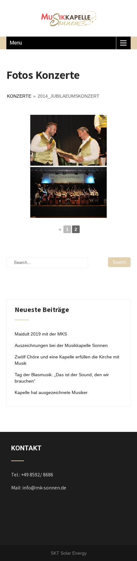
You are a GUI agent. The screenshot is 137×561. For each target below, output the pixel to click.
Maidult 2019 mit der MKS (41, 333)
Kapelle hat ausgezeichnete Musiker (51, 392)
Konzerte (19, 96)
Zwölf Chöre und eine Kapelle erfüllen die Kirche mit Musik (67, 360)
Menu (16, 43)
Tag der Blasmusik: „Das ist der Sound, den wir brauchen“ (62, 378)
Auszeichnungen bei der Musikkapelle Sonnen (61, 345)
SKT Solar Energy (69, 553)
